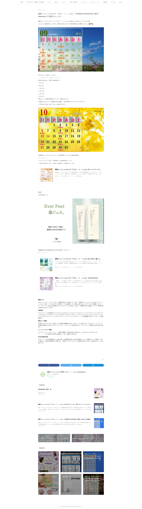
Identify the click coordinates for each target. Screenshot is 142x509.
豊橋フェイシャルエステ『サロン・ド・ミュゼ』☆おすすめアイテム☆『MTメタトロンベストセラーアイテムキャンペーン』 (70, 404)
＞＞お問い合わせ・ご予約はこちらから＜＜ (49, 77)
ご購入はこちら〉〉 (42, 392)
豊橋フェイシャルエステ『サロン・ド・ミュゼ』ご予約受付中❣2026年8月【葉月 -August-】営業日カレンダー (67, 419)
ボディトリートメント (95, 2)
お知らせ (56, 2)
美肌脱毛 (105, 2)
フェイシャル (84, 2)
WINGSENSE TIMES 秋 (44, 389)
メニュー (49, 2)
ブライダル (113, 2)
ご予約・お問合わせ (73, 2)
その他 (120, 2)
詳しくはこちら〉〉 (43, 158)
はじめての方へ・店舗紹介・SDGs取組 (35, 2)
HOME (21, 2)
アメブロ (64, 2)
